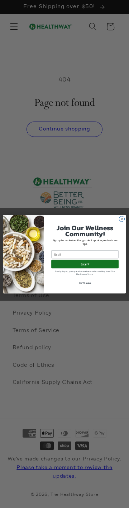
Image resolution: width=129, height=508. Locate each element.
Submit (85, 264)
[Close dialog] (121, 218)
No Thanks (85, 283)
